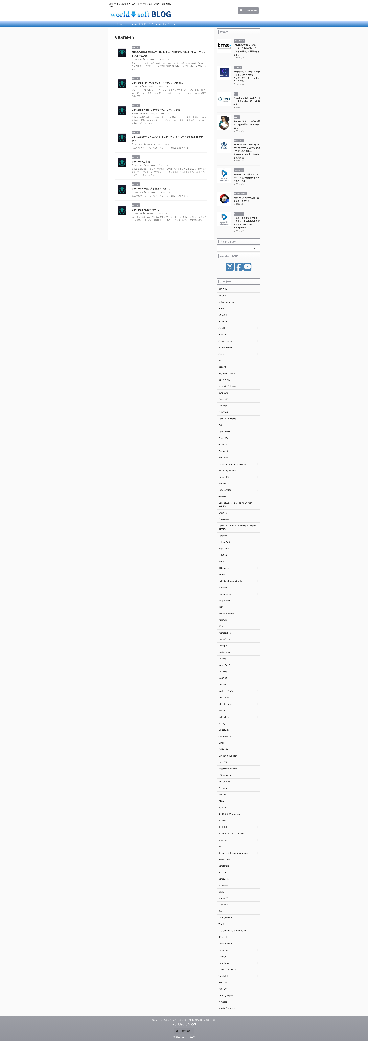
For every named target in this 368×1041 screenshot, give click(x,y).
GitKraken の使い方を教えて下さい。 (151, 188)
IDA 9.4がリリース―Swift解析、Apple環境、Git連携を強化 (247, 124)
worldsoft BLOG (184, 1024)
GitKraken (150, 59)
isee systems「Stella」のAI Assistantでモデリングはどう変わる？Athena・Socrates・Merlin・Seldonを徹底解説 (247, 151)
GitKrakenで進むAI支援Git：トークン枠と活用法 (157, 82)
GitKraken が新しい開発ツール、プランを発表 (156, 109)
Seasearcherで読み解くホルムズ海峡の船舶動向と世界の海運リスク (247, 177)
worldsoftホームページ (165, 24)
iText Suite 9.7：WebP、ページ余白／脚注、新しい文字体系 (247, 101)
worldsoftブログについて (142, 24)
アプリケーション (162, 59)
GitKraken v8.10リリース (145, 209)
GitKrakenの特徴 (141, 161)
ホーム (119, 24)
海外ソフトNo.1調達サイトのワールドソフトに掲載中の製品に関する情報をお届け (184, 1020)
